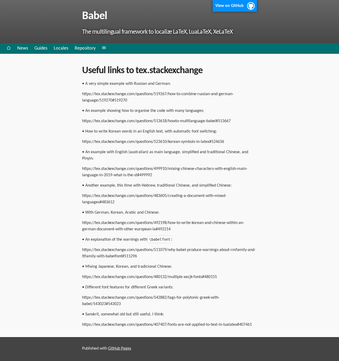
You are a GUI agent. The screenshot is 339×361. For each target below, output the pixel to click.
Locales (61, 48)
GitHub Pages (119, 348)
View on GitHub (229, 6)
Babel (94, 16)
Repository (85, 48)
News (22, 48)
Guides (40, 48)
